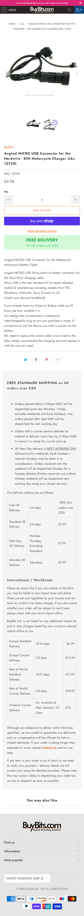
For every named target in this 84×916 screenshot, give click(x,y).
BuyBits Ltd (32, 889)
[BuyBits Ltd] (42, 10)
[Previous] (7, 73)
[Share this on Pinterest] (46, 359)
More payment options (42, 231)
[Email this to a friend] (57, 359)
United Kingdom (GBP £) (25, 878)
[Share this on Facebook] (36, 359)
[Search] (69, 10)
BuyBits (8, 147)
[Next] (77, 73)
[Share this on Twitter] (25, 359)
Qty (6, 191)
